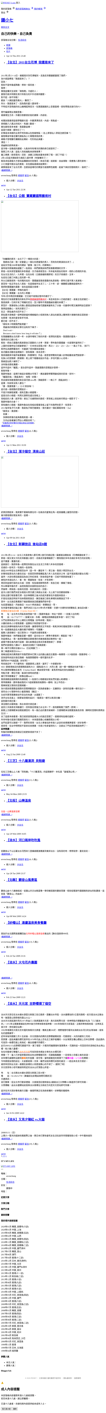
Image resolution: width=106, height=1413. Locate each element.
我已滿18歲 (6, 1409)
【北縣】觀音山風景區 (21, 880)
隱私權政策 (67, 1378)
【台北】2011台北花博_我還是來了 (30, 62)
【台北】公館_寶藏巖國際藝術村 (28, 196)
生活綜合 (22, 40)
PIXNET (34, 1378)
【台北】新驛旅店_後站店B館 (26, 544)
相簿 (8, 45)
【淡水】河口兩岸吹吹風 (23, 840)
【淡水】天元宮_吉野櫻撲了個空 (28, 1003)
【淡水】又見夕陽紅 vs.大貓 (25, 1119)
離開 (15, 1409)
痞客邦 (21, 175)
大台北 (20, 181)
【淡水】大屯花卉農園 (21, 962)
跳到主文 (5, 27)
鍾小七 (7, 20)
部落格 (9, 48)
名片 (8, 51)
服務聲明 (77, 1378)
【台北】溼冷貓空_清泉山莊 (25, 451)
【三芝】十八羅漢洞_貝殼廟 (25, 761)
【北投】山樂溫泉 (18, 800)
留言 (27, 175)
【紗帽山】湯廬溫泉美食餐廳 (26, 922)
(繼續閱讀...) (6, 170)
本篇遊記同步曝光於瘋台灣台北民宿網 (18, 423)
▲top (3, 185)
